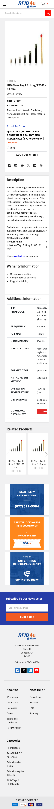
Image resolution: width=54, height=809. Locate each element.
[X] (28, 165)
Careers (11, 713)
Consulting (35, 697)
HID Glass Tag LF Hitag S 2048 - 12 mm (16, 464)
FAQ (32, 707)
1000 (12, 147)
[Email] (16, 165)
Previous (8, 454)
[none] (27, 49)
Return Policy (14, 727)
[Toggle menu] (4, 4)
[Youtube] (36, 670)
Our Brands (12, 702)
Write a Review (14, 93)
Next (46, 454)
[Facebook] (9, 165)
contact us (19, 256)
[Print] (22, 165)
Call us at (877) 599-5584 (27, 662)
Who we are (12, 697)
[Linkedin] (35, 165)
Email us (34, 702)
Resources (12, 707)
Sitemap (34, 713)
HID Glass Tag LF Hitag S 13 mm (38, 463)
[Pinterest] (41, 165)
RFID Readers (13, 747)
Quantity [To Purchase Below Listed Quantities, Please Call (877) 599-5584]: (25, 137)
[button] (27, 154)
